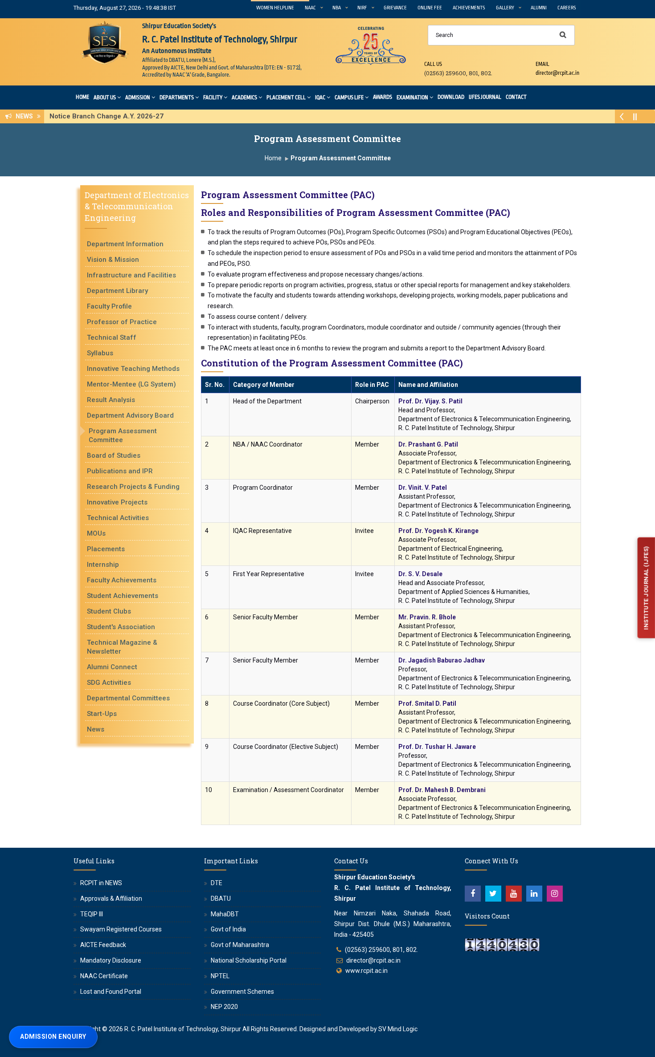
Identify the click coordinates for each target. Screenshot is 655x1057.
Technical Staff (111, 337)
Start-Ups (102, 714)
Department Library (117, 291)
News (95, 729)
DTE (216, 882)
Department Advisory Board (130, 415)
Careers (566, 8)
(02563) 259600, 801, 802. (381, 949)
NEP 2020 (224, 1006)
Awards (382, 97)
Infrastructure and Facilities (131, 275)
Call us (433, 64)
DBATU (221, 898)
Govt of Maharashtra (240, 944)
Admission (137, 97)
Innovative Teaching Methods (133, 369)
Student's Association (121, 627)
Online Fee (430, 8)
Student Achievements (122, 596)
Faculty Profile (109, 306)
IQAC (320, 97)
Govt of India (228, 929)
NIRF (362, 8)
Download (451, 97)
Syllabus (100, 353)
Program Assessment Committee (123, 435)
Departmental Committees (128, 698)
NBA (336, 8)
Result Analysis (111, 400)
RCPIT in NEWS (101, 882)
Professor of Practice (122, 322)
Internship (103, 565)
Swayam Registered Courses (121, 929)
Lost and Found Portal (110, 991)
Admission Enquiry (53, 1036)
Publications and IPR (120, 471)
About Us (105, 97)
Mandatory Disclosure (110, 960)
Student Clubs (109, 611)
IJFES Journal (485, 97)
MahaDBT (225, 914)
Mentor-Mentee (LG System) (131, 384)
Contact (516, 97)
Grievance (395, 8)
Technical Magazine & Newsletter (122, 646)
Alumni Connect (112, 667)
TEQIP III (91, 914)
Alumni (539, 8)
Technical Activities (118, 518)
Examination (412, 97)
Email (542, 64)
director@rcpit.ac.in (373, 960)
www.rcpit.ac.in (366, 970)
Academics (244, 97)
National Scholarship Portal (249, 960)
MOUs (96, 533)
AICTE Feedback (103, 944)
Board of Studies (113, 455)
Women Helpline (275, 8)
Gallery (505, 8)
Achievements (469, 8)
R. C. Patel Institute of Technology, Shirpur (182, 1029)
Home (82, 97)
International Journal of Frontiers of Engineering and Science (149, 116)
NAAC (310, 8)
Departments (177, 97)
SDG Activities (109, 683)
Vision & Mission (113, 260)
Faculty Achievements (121, 580)
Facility (212, 97)
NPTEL (220, 976)
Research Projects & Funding (133, 487)
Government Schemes (242, 991)
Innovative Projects (117, 502)
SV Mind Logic (398, 1029)
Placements (106, 549)
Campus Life (349, 97)
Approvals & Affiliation (111, 898)
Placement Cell (286, 97)
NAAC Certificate (104, 976)
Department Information (125, 244)
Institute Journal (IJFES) (646, 588)
